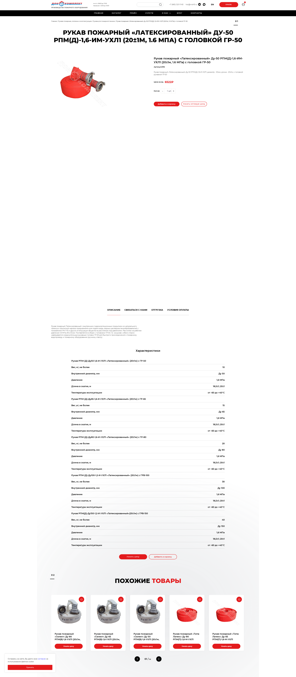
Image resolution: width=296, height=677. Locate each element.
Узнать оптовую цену (194, 104)
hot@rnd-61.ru (191, 5)
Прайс (229, 4)
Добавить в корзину (166, 104)
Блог (179, 13)
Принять (30, 667)
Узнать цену (133, 557)
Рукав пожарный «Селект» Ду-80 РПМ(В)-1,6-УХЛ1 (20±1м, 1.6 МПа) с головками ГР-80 (67, 639)
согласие (42, 659)
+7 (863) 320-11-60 (176, 5)
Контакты (196, 13)
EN (212, 4)
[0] (243, 4)
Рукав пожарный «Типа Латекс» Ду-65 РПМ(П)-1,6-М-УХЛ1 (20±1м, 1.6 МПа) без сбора (225, 639)
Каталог (116, 13)
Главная (98, 13)
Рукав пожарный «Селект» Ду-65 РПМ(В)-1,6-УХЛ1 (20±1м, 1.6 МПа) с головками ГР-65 (107, 639)
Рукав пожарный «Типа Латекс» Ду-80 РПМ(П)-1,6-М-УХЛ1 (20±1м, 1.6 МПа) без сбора (186, 639)
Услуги (149, 13)
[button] (137, 659)
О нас (165, 13)
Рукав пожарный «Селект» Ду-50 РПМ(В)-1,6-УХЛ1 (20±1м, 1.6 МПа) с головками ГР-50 (146, 639)
